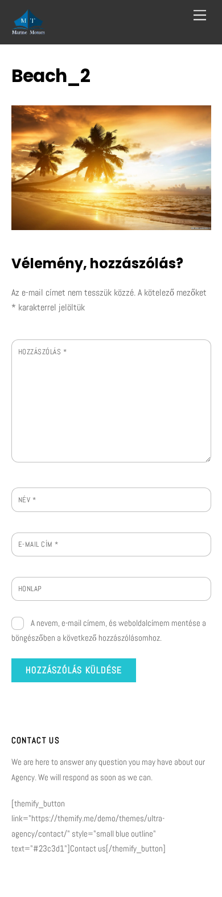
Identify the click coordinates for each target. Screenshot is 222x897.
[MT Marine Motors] (28, 30)
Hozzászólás (42, 352)
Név (27, 500)
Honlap (30, 588)
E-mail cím (38, 544)
